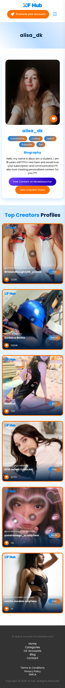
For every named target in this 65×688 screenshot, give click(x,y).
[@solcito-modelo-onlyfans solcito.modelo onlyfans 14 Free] (33, 583)
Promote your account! (30, 14)
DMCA (32, 674)
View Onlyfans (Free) (32, 190)
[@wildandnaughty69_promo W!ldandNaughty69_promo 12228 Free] (33, 253)
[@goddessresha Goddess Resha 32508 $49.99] (33, 319)
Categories (32, 647)
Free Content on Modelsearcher (32, 181)
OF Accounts (32, 651)
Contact (32, 658)
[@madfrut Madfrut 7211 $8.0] (33, 385)
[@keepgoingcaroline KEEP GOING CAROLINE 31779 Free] (33, 451)
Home (32, 644)
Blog (33, 654)
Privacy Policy (32, 671)
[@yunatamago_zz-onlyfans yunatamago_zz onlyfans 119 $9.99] (33, 517)
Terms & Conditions (32, 667)
